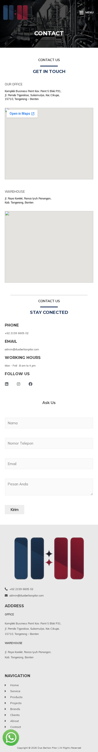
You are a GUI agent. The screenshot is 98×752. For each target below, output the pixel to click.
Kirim (14, 509)
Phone (12, 325)
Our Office (13, 84)
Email (11, 341)
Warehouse (15, 191)
